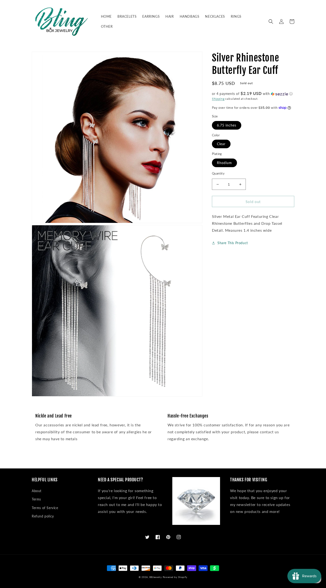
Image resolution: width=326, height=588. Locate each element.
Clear (221, 144)
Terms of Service (45, 508)
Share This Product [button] (232, 243)
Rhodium (224, 163)
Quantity (218, 173)
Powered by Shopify (175, 577)
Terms (36, 499)
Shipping (218, 98)
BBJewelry (155, 577)
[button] (271, 21)
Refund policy (43, 516)
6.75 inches (226, 125)
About (37, 491)
